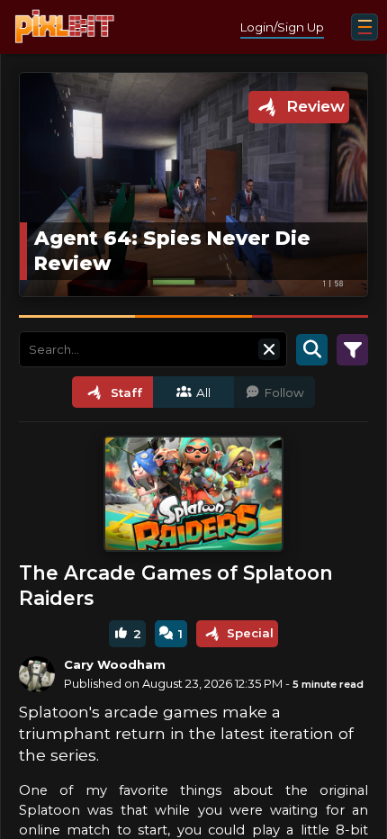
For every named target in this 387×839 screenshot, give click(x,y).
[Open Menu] (364, 27)
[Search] (312, 349)
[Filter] (352, 349)
